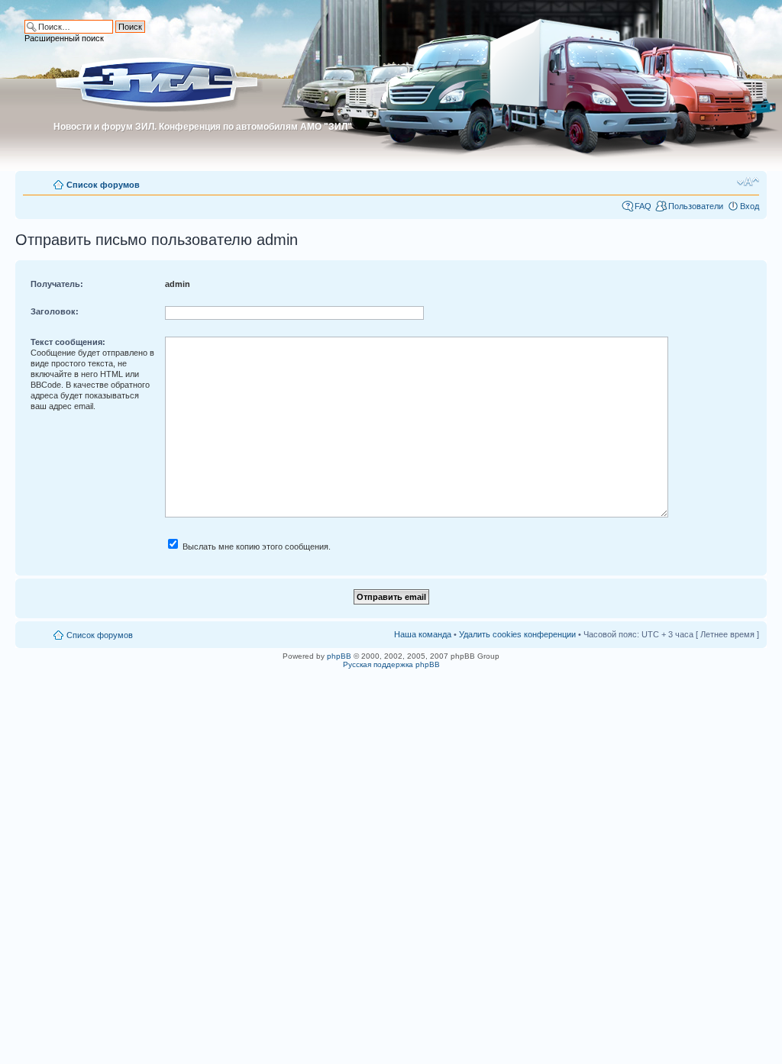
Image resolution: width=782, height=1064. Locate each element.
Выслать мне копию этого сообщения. (255, 546)
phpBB (339, 656)
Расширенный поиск (64, 38)
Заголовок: (55, 311)
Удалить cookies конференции (517, 634)
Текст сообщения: (68, 342)
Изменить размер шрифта (748, 182)
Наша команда (422, 634)
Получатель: (57, 284)
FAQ (643, 206)
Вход (749, 206)
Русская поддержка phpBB (391, 664)
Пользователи (695, 206)
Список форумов (103, 184)
